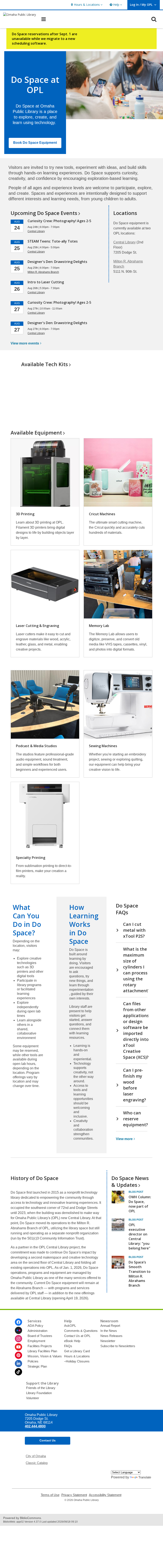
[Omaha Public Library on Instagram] (18, 1338)
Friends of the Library (40, 1388)
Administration (37, 1330)
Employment (36, 1341)
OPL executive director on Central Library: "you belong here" (139, 1236)
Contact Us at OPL (77, 1336)
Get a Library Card (77, 1351)
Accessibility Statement (105, 1495)
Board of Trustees (40, 1336)
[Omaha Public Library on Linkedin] (18, 1363)
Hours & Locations (77, 1356)
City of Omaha (36, 1456)
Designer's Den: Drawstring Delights (57, 261)
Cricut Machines (102, 514)
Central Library (124, 242)
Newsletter (107, 1341)
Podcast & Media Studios (36, 746)
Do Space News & (130, 1181)
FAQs (68, 1346)
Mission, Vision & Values (45, 1356)
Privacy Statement (74, 1495)
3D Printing (25, 514)
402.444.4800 (35, 1426)
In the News (108, 1330)
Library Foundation (39, 1393)
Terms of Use (50, 1495)
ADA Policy (35, 1325)
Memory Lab (99, 625)
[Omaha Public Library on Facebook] (18, 1322)
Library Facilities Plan (42, 1351)
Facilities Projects (40, 1346)
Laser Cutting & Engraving (37, 625)
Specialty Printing (30, 857)
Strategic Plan (37, 1366)
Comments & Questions (81, 1330)
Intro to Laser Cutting (46, 282)
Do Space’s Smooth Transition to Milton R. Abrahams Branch (139, 1274)
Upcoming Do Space (44, 212)
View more (25, 343)
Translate (144, 1477)
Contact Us (47, 1440)
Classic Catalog (37, 1463)
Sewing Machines (103, 746)
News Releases (111, 1336)
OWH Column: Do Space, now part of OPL (140, 1204)
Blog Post (136, 1191)
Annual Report (110, 1325)
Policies (33, 1361)
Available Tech (44, 364)
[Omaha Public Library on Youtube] (18, 1347)
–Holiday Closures (77, 1361)
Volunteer (32, 1398)
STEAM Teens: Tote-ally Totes (53, 241)
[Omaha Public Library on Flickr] (18, 1330)
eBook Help (72, 1341)
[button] (86, 5)
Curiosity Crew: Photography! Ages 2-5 (59, 221)
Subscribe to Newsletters (117, 1346)
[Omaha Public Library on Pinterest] (18, 1355)
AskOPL (70, 1325)
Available (36, 432)
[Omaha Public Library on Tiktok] (18, 1371)
